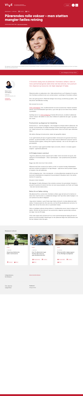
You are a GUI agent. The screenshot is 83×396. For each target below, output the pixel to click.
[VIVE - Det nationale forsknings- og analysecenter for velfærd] (15, 5)
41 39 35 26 (7, 98)
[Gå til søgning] (73, 5)
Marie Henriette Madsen (22, 24)
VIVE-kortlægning (45, 115)
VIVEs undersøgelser (34, 107)
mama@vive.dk (8, 99)
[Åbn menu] (76, 5)
